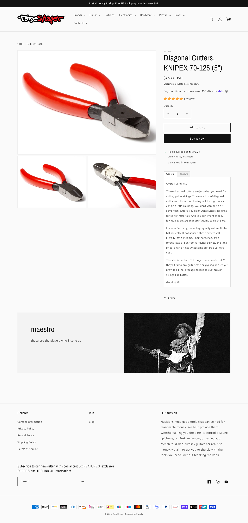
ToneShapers (119, 514)
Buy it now (197, 138)
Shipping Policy (26, 442)
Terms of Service (27, 449)
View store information (181, 163)
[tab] (170, 174)
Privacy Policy (25, 429)
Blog (91, 422)
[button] (79, 15)
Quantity (168, 106)
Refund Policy (25, 435)
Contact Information (29, 422)
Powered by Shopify (134, 514)
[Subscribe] (82, 481)
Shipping (168, 84)
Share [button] (171, 298)
